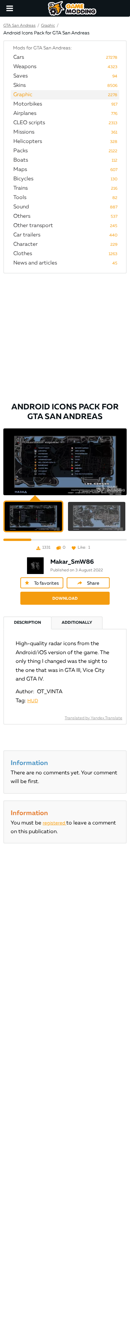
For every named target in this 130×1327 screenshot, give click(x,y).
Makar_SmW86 (72, 562)
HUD (32, 701)
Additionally (77, 623)
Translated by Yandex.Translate (93, 718)
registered (54, 823)
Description (27, 623)
